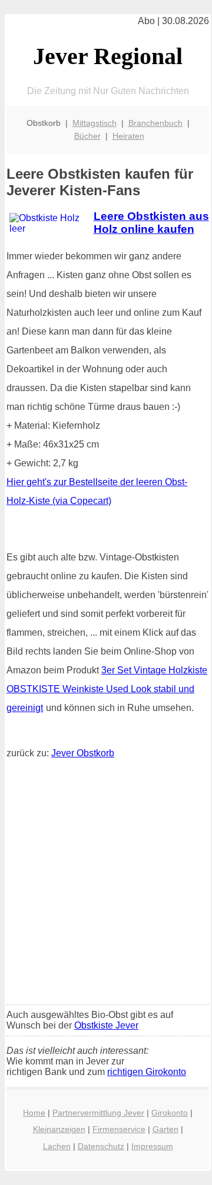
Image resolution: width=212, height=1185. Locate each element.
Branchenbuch (155, 123)
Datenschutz (101, 1146)
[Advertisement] (106, 884)
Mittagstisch (94, 123)
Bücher (87, 136)
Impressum (152, 1146)
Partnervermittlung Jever (98, 1112)
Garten (165, 1129)
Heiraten (128, 136)
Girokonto (169, 1112)
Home (34, 1112)
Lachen (57, 1146)
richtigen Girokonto (146, 1072)
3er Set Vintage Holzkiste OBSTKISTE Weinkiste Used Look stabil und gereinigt (106, 689)
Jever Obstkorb (82, 753)
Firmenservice (118, 1129)
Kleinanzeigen (59, 1129)
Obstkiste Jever (106, 1025)
